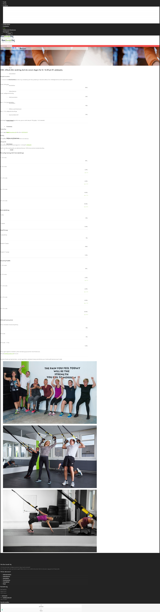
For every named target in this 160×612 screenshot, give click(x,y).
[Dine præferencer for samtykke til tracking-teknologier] (2, 610)
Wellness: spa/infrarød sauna (12, 20)
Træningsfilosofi (9, 9)
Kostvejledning (9, 13)
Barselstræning (9, 18)
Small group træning (10, 16)
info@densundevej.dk (11, 132)
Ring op (41, 610)
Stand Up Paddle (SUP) (11, 22)
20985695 (58, 70)
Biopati (7, 7)
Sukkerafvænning (10, 15)
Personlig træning (10, 11)
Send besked (41, 606)
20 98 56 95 (8, 48)
